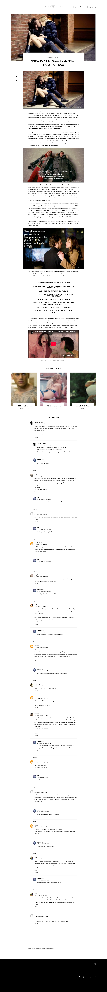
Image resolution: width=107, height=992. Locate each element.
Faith (36, 604)
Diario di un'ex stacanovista (49, 982)
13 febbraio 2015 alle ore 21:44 (41, 544)
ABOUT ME (14, 7)
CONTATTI (21, 7)
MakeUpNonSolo (39, 543)
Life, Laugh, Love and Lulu (41, 489)
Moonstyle (37, 684)
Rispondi (37, 437)
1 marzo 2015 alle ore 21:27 (43, 777)
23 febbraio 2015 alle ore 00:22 (44, 670)
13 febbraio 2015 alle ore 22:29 (41, 606)
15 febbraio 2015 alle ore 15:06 (41, 647)
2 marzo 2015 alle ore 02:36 (41, 826)
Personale (63, 360)
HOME (70, 7)
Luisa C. (37, 474)
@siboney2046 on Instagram (21, 963)
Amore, (45, 360)
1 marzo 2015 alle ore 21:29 (43, 811)
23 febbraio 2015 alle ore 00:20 (44, 499)
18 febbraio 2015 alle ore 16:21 (41, 698)
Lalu (36, 857)
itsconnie (37, 713)
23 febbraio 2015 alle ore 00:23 (44, 743)
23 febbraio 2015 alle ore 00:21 (44, 561)
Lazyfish (37, 575)
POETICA (27, 7)
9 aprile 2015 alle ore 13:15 (43, 843)
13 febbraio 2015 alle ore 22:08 (41, 576)
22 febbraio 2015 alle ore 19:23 (41, 715)
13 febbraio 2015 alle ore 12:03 (44, 445)
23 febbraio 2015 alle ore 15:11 (41, 762)
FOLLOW (89, 963)
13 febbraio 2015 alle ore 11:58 (41, 476)
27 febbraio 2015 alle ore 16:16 (41, 792)
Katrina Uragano (39, 422)
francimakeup (38, 513)
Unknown (37, 645)
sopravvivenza (59, 271)
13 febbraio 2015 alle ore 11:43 (41, 423)
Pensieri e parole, (57, 360)
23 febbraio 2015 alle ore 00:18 (44, 461)
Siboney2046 (40, 459)
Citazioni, (50, 360)
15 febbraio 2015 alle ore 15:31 (41, 685)
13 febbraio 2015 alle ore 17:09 (41, 514)
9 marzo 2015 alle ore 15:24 (41, 858)
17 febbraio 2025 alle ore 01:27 (41, 916)
